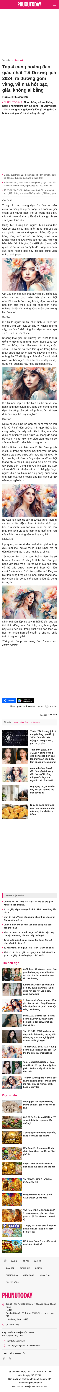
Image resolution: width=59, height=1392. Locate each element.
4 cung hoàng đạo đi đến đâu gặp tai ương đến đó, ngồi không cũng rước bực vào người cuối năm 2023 (42, 774)
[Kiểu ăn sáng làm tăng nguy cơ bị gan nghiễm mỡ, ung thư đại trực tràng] (15, 811)
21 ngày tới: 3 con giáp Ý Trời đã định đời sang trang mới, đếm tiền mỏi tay (39, 1228)
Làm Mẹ (37, 1261)
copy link (53, 706)
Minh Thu (52, 715)
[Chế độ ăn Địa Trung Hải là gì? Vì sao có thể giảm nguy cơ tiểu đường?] (12, 1122)
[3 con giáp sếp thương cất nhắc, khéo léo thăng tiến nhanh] (12, 1137)
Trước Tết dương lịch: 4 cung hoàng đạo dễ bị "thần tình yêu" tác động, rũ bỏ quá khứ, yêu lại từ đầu (43, 737)
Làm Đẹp (10, 1268)
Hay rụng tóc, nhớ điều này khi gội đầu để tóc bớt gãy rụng (42, 789)
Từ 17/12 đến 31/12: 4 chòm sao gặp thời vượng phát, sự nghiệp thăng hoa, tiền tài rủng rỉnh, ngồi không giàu (30, 191)
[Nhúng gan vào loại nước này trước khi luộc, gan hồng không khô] (12, 1106)
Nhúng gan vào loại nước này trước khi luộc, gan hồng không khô (39, 1104)
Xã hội (14, 1261)
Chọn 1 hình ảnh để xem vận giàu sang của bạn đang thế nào (28, 926)
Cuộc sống (28, 1275)
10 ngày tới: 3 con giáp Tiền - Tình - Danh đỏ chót (29, 947)
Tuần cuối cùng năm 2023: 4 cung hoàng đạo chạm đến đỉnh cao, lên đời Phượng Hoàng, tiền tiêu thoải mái (30, 184)
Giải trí (38, 1268)
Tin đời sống (12, 1282)
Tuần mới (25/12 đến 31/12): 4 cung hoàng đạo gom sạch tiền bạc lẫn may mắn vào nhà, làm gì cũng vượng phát (43, 755)
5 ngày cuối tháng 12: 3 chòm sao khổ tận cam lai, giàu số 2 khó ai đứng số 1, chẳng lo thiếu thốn (30, 176)
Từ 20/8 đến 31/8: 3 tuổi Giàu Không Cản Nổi (37, 1180)
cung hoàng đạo (21, 722)
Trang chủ (6, 60)
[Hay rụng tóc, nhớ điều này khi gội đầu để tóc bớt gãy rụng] (15, 793)
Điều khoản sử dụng (20, 1386)
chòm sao (35, 722)
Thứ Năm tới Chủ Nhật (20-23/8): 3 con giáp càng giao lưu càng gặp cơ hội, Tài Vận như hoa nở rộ (39, 1215)
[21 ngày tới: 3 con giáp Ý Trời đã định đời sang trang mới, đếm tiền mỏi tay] (12, 1230)
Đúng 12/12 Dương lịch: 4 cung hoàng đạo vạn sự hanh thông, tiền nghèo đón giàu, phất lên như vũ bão (39, 1020)
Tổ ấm (26, 1261)
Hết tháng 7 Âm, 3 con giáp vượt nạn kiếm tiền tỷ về (39, 1242)
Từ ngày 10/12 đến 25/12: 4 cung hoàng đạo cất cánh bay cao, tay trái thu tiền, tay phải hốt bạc (39, 1049)
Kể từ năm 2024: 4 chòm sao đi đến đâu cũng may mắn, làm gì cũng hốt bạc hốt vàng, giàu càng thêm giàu (38, 989)
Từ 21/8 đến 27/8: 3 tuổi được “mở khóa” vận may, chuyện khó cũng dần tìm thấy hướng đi (29, 934)
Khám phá (18, 60)
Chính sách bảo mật (38, 1386)
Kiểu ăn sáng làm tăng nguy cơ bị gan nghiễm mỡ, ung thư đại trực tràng (42, 810)
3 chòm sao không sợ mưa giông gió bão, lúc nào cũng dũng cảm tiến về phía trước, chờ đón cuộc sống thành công (40, 1005)
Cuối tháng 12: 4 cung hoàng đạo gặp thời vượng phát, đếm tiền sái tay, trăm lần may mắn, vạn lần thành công (40, 974)
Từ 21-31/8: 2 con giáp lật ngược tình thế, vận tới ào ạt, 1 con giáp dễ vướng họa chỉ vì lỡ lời (30, 954)
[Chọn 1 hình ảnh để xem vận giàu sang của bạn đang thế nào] (12, 1168)
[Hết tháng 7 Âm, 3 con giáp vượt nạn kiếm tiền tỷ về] (12, 1246)
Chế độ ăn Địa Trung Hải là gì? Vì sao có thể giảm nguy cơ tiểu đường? (29, 903)
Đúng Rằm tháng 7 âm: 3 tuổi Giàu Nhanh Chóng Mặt (37, 1196)
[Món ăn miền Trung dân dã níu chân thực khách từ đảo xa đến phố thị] (12, 1153)
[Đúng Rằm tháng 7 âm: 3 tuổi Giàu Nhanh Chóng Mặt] (12, 1199)
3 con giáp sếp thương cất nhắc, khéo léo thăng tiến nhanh (30, 911)
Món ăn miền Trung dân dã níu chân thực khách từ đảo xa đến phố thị (29, 918)
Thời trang (12, 1275)
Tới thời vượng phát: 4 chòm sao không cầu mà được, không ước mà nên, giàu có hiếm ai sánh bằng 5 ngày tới (40, 1082)
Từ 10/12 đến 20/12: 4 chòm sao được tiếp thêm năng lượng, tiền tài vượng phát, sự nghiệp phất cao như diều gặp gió (39, 1036)
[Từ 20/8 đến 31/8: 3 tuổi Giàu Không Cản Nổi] (12, 1184)
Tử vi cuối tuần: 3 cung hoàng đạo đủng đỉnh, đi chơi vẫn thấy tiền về (28, 941)
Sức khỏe (25, 1268)
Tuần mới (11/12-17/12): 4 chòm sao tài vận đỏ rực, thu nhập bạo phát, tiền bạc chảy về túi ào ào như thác (39, 1067)
